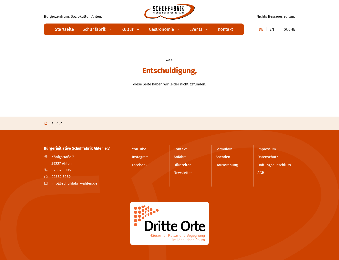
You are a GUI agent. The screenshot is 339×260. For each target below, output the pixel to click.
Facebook (140, 165)
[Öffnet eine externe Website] (169, 223)
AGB (260, 172)
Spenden (223, 157)
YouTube (139, 149)
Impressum (266, 149)
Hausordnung (227, 165)
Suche (289, 29)
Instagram (140, 157)
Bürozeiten (182, 165)
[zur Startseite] (169, 12)
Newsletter (183, 172)
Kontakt (180, 149)
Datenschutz (267, 157)
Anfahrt (180, 157)
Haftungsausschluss (274, 165)
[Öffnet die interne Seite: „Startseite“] (50, 123)
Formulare (224, 149)
